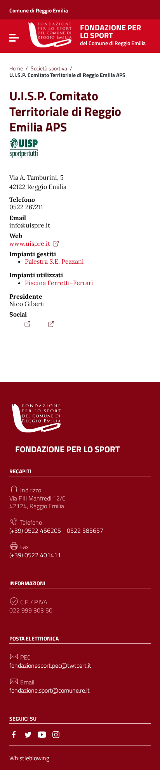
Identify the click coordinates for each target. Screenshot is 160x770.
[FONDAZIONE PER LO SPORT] (50, 33)
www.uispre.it (29, 243)
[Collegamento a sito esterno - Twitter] (28, 733)
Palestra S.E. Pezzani (54, 261)
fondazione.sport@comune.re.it (49, 690)
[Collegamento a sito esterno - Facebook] (14, 733)
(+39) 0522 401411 (35, 555)
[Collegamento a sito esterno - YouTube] (42, 733)
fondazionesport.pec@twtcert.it (50, 665)
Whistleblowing (29, 758)
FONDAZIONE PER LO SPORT (67, 449)
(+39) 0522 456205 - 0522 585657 (56, 530)
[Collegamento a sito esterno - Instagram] (56, 733)
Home (16, 68)
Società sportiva (49, 68)
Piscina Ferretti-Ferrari (59, 283)
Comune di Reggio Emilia (38, 10)
